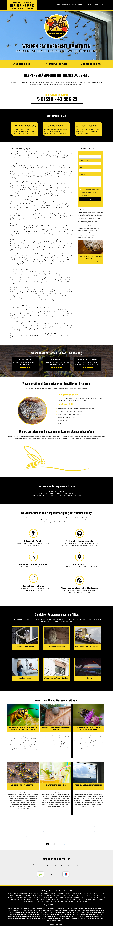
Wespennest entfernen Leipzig (94, 914)
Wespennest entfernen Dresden (17, 916)
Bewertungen (66, 5)
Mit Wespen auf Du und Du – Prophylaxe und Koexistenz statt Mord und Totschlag (23, 728)
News (103, 5)
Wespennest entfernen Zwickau (94, 837)
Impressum (51, 924)
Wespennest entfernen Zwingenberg (44, 832)
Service (97, 5)
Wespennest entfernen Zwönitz (94, 827)
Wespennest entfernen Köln (59, 912)
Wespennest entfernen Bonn (35, 918)
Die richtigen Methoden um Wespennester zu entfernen (56, 728)
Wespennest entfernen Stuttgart (96, 912)
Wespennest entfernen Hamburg (21, 912)
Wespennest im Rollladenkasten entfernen (88, 785)
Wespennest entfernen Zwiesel (94, 832)
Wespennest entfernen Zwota (44, 827)
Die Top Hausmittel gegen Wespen (56, 785)
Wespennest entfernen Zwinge (69, 832)
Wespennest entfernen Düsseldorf (19, 914)
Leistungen (89, 5)
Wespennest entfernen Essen (58, 914)
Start (58, 5)
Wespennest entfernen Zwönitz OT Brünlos (68, 827)
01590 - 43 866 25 (22, 5)
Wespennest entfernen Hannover (36, 916)
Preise (74, 5)
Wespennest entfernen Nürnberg (73, 918)
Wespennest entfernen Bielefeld (17, 918)
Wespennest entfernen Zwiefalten (44, 837)
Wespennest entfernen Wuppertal (94, 916)
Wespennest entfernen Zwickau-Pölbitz (69, 837)
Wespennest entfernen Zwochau (19, 832)
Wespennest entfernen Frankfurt (76, 912)
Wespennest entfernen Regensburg (54, 918)
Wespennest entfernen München (40, 912)
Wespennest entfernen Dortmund (39, 914)
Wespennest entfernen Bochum (75, 916)
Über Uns (81, 5)
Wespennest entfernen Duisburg (56, 916)
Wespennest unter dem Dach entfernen (23, 785)
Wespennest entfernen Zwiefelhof (19, 837)
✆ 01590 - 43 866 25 (56, 98)
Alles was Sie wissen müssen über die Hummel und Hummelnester (88, 728)
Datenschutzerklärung (19, 827)
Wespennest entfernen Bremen (76, 914)
